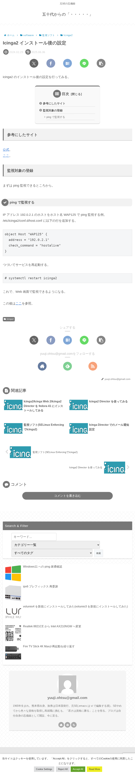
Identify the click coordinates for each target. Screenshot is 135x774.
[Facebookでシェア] (50, 63)
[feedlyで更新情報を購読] (67, 366)
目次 (65, 94)
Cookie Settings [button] (44, 769)
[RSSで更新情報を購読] (92, 366)
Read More (94, 769)
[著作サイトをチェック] (42, 366)
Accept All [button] (78, 769)
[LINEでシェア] (84, 63)
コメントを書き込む (67, 495)
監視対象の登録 (53, 110)
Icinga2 (10, 319)
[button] (101, 63)
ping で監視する (55, 117)
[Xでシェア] (34, 63)
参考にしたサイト (54, 103)
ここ (6, 155)
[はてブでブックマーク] (67, 63)
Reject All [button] (63, 769)
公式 (6, 149)
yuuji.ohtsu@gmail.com (67, 698)
